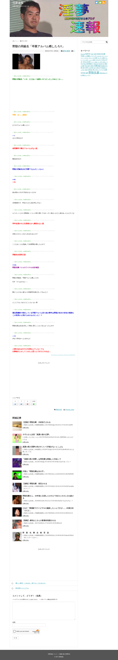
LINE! (33, 401)
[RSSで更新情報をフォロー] (103, 2)
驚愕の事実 (66, 51)
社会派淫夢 (90, 67)
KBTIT (87, 54)
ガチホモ (86, 58)
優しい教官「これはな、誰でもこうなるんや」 (30, 583)
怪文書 (100, 63)
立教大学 (98, 67)
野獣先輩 (59, 409)
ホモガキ (98, 60)
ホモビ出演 (86, 62)
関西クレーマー (86, 75)
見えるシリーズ (98, 70)
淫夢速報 (18, 2)
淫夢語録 (97, 66)
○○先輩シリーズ (90, 56)
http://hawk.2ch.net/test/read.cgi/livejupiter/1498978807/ (63, 354)
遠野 (86, 73)
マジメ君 (99, 62)
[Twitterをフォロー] (96, 2)
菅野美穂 (90, 69)
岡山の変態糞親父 (88, 64)
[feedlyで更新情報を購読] (100, 2)
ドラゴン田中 (85, 60)
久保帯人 (104, 62)
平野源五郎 (95, 63)
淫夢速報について (52, 654)
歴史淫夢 (87, 66)
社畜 (95, 67)
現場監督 (103, 66)
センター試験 (101, 58)
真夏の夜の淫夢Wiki (64, 654)
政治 (103, 63)
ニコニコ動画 (92, 60)
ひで (102, 56)
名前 (13, 622)
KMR (95, 54)
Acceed (83, 54)
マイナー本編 (94, 62)
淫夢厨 (92, 66)
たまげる (98, 56)
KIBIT (92, 54)
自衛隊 (86, 69)
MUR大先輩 (101, 54)
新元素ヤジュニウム (22, 588)
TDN (82, 56)
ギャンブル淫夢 (93, 58)
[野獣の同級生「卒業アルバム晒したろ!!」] (21, 404)
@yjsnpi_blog (69, 409)
